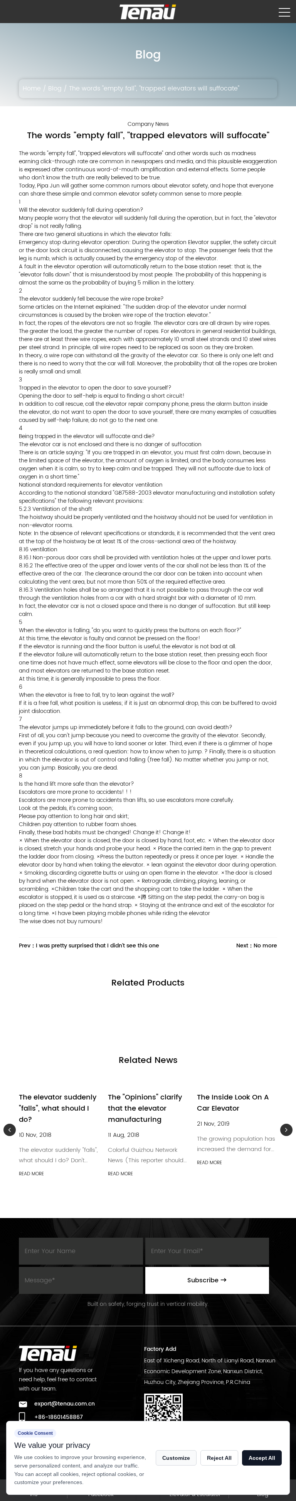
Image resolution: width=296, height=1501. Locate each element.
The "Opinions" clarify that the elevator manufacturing (145, 1108)
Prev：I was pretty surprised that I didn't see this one (89, 946)
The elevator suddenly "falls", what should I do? (57, 1108)
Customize (176, 1458)
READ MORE (31, 1174)
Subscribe (203, 1280)
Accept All (262, 1458)
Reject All (219, 1458)
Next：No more (256, 946)
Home (32, 89)
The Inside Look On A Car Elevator (233, 1103)
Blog (55, 89)
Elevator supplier (209, 242)
